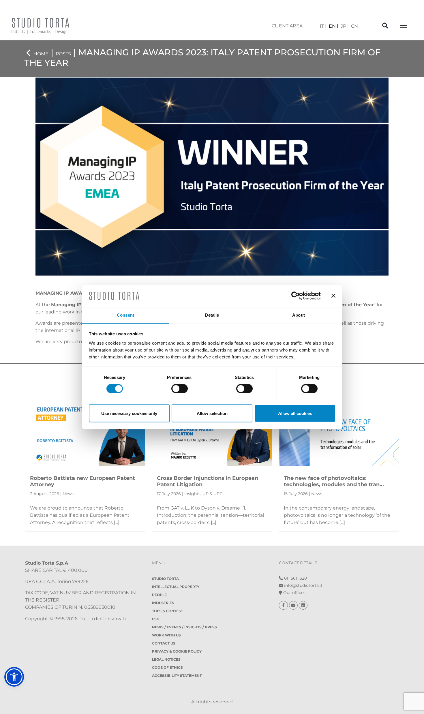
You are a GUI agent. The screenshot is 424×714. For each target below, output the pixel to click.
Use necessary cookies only (129, 413)
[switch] (179, 388)
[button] (14, 676)
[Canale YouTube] (294, 605)
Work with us (166, 635)
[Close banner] (333, 296)
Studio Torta (165, 578)
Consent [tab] (125, 314)
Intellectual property (175, 587)
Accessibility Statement (177, 675)
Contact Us (163, 643)
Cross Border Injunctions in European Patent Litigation (207, 481)
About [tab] (298, 314)
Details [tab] (212, 314)
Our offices (293, 592)
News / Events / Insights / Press (184, 627)
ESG (155, 619)
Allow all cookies (295, 413)
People (159, 595)
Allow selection (212, 413)
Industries (163, 603)
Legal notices (166, 659)
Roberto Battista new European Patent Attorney (82, 481)
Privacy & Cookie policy (177, 651)
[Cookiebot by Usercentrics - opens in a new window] (295, 296)
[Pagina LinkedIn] (303, 605)
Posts (63, 54)
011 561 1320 (295, 578)
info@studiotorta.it (302, 585)
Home (40, 54)
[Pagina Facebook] (284, 605)
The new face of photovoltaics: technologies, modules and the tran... (334, 481)
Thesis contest (167, 611)
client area (287, 26)
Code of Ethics (167, 667)
